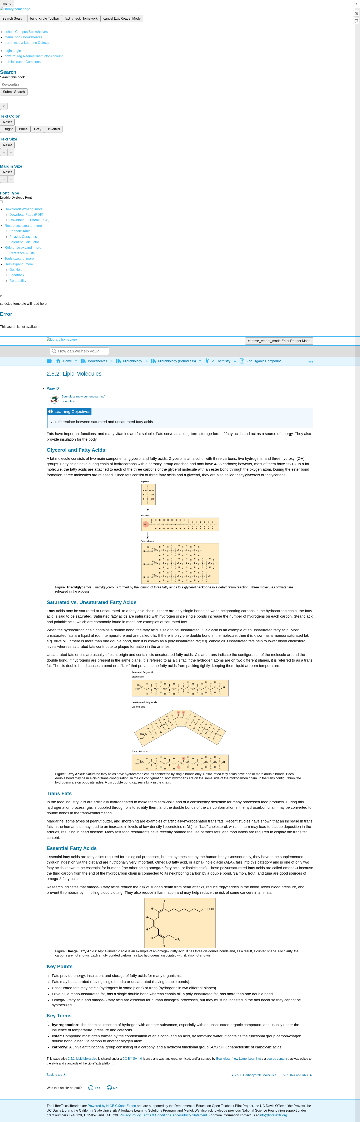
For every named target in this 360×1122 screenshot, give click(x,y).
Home (67, 361)
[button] (16, 275)
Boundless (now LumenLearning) (83, 396)
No (115, 1088)
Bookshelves (97, 361)
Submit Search (14, 92)
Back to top (54, 1074)
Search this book (12, 77)
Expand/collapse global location (310, 360)
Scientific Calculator (24, 242)
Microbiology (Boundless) (177, 361)
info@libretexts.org (273, 1115)
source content (277, 1058)
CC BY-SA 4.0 (132, 1058)
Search (54, 351)
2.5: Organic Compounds (265, 361)
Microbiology (132, 361)
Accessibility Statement (189, 1115)
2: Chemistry (221, 361)
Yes (97, 1088)
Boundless (68, 401)
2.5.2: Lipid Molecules (82, 1058)
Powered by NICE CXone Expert (112, 1106)
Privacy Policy (130, 1115)
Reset (7, 122)
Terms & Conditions (156, 1115)
